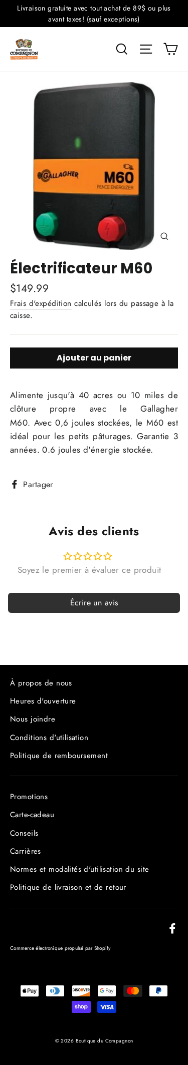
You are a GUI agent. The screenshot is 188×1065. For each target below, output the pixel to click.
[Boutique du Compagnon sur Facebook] (172, 927)
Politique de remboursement (59, 755)
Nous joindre (32, 719)
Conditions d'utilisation (49, 737)
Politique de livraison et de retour (68, 887)
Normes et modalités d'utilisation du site (79, 869)
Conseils (24, 833)
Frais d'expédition (41, 303)
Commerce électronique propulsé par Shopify (60, 948)
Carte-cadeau (32, 814)
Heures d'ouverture (43, 700)
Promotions (29, 796)
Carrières (25, 851)
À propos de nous (41, 682)
